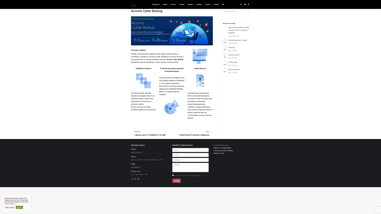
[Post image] (225, 28)
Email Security (232, 62)
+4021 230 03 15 (136, 152)
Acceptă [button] (19, 207)
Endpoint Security (234, 69)
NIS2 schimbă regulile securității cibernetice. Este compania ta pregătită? (238, 30)
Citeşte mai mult (9, 203)
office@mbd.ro (136, 167)
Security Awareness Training (237, 40)
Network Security (233, 55)
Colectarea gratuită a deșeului (223, 150)
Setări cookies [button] (9, 207)
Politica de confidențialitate (222, 148)
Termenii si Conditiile (195, 175)
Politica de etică (219, 153)
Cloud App (231, 47)
